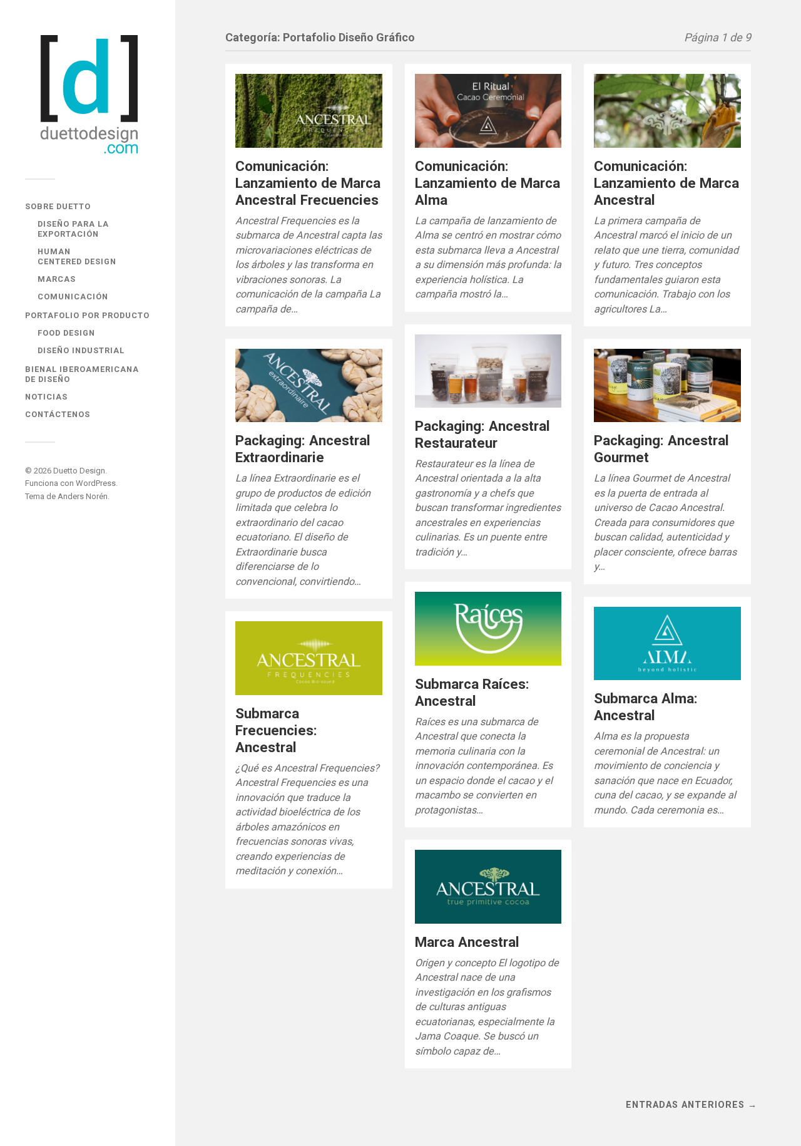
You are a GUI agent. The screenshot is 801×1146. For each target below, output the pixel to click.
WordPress (96, 483)
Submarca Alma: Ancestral (646, 706)
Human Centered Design (77, 256)
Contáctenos (57, 414)
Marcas (57, 279)
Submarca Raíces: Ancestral (472, 692)
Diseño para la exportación (73, 229)
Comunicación (73, 296)
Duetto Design (79, 470)
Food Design (66, 333)
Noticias (46, 396)
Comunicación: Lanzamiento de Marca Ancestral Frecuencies (307, 183)
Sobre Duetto (58, 206)
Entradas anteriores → (691, 1105)
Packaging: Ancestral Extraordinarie (302, 448)
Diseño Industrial (81, 350)
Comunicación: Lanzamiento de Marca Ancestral (666, 183)
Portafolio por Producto (87, 315)
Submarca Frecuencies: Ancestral (276, 730)
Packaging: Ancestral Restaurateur (482, 434)
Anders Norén (83, 496)
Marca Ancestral (467, 942)
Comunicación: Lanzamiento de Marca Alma (487, 183)
